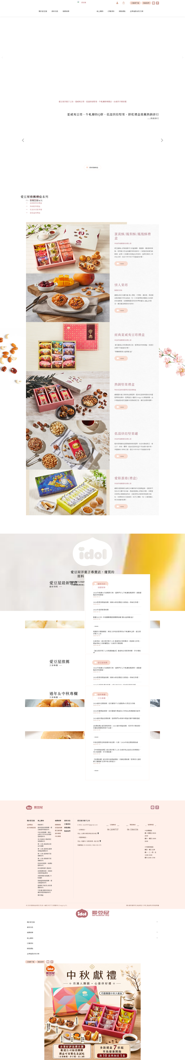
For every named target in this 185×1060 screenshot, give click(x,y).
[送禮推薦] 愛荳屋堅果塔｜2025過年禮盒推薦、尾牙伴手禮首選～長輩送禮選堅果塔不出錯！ (117, 727)
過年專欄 (58, 833)
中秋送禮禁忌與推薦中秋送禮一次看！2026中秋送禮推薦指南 (115, 742)
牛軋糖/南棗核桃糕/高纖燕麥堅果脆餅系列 (45, 891)
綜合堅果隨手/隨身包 (44, 868)
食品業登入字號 (141, 905)
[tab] (35, 203)
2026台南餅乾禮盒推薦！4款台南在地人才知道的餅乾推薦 (114, 685)
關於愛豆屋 (43, 11)
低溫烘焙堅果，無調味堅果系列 (45, 864)
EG (66, 905)
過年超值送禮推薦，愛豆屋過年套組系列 (45, 828)
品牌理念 (30, 825)
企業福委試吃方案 (136, 11)
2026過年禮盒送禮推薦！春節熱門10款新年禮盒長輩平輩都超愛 (116, 718)
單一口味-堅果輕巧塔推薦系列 (44, 855)
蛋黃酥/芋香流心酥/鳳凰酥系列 (45, 886)
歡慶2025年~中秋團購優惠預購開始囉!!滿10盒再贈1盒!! (113, 617)
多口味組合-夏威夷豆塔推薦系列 (44, 840)
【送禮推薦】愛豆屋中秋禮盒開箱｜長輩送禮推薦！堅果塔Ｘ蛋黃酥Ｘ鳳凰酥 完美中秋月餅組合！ (117, 760)
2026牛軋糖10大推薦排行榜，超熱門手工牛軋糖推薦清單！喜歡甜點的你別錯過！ (117, 593)
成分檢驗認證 (31, 828)
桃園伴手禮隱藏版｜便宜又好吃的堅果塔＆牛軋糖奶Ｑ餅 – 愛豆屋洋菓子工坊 (117, 632)
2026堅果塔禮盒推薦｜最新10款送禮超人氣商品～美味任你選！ (116, 602)
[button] (2, 57)
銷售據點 (122, 11)
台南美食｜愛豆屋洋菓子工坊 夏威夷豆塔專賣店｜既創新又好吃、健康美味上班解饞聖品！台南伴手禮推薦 (117, 642)
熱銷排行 (40, 825)
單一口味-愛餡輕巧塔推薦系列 (44, 859)
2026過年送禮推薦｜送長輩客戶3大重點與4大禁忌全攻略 (114, 703)
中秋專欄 (58, 836)
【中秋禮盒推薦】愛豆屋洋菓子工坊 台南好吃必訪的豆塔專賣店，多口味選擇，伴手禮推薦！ (117, 750)
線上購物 (100, 11)
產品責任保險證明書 (153, 905)
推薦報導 (66, 11)
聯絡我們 (67, 831)
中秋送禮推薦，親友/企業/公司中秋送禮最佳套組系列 (44, 834)
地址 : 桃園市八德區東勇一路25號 (88, 841)
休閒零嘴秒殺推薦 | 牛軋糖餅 (45, 877)
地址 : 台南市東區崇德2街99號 (87, 833)
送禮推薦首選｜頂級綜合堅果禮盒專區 (45, 872)
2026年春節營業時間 (100, 609)
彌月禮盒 (40, 895)
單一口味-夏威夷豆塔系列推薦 (44, 845)
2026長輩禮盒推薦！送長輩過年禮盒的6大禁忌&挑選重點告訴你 (116, 711)
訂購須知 (111, 11)
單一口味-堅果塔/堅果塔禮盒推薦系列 (45, 850)
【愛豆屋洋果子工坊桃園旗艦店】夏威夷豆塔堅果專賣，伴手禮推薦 (117, 651)
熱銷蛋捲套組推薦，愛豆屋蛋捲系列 (45, 882)
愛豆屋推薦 (58, 830)
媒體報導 (58, 825)
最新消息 (55, 11)
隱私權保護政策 (131, 905)
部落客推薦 (58, 828)
